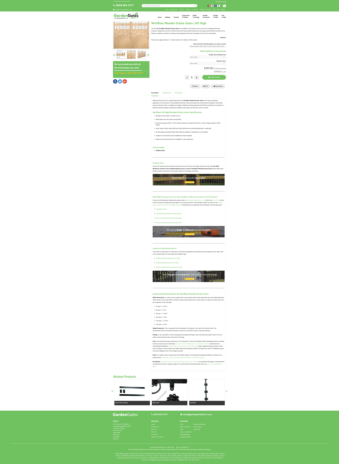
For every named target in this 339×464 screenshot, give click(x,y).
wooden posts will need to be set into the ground (183, 346)
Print (206, 86)
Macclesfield (201, 456)
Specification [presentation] (167, 93)
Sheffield (219, 458)
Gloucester (144, 460)
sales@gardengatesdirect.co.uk (195, 200)
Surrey (222, 456)
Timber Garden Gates (174, 453)
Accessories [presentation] (178, 93)
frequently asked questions (164, 205)
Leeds (213, 458)
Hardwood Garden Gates (188, 453)
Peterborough (187, 458)
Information (184, 421)
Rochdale (209, 456)
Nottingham (152, 460)
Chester (156, 456)
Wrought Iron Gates (165, 456)
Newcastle (126, 458)
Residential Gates (150, 453)
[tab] (155, 94)
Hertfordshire (164, 458)
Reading (175, 456)
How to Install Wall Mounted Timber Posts (169, 218)
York (198, 460)
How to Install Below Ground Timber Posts (169, 222)
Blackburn (216, 456)
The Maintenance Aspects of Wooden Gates (169, 213)
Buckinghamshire (154, 458)
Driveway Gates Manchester (139, 458)
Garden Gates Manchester (138, 456)
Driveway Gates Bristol (136, 453)
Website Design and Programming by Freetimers (195, 449)
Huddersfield (125, 456)
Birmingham (178, 458)
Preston (118, 456)
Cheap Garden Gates (203, 453)
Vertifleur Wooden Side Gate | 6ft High (167, 262)
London (171, 458)
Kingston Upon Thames (217, 453)
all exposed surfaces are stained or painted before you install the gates (182, 357)
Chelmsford (207, 458)
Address (116, 421)
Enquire (195, 86)
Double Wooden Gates (121, 453)
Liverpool (150, 456)
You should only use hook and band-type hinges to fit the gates (179, 361)
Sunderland (181, 460)
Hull (186, 460)
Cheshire (119, 458)
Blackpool (167, 460)
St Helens (192, 460)
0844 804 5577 (124, 5)
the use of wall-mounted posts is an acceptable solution (192, 344)
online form (216, 200)
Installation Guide (161, 209)
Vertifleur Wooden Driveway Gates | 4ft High (169, 267)
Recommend (218, 86)
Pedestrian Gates (161, 453)
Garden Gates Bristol (190, 456)
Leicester (173, 460)
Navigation (155, 421)
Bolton (180, 456)
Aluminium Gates (197, 458)
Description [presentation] (155, 93)
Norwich (160, 460)
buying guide (177, 205)
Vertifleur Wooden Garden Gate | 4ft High (168, 258)
